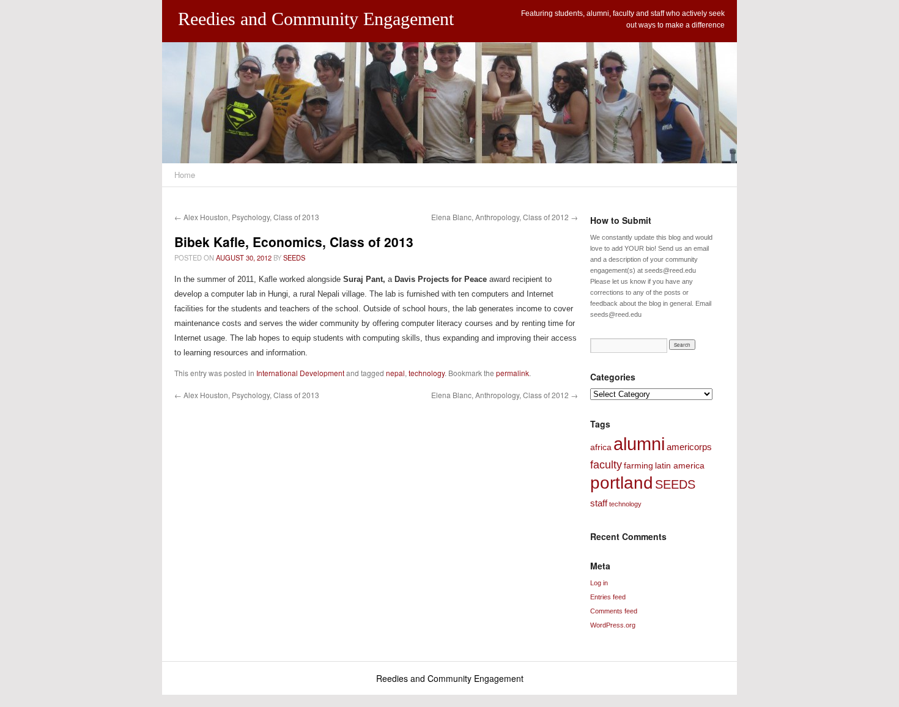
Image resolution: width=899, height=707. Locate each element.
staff (598, 503)
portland (621, 482)
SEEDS (294, 257)
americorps (689, 447)
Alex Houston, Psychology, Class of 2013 (246, 217)
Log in (599, 583)
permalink (512, 373)
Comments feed (613, 611)
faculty (606, 465)
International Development (300, 373)
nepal (395, 373)
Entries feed (608, 597)
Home (184, 174)
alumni (639, 444)
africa (601, 447)
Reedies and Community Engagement (316, 19)
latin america (680, 465)
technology (427, 373)
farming (638, 465)
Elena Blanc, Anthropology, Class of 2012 (504, 217)
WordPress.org (612, 625)
